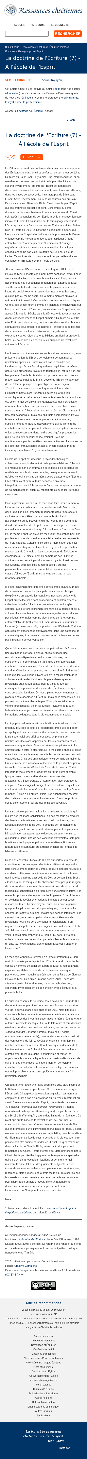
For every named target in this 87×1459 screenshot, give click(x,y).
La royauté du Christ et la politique (43, 1327)
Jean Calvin (56, 1440)
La (19, 1239)
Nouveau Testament (44, 1340)
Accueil (19, 25)
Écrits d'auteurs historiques (43, 1393)
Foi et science (43, 1384)
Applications (43, 1415)
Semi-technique (18, 80)
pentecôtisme (34, 102)
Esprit (56, 88)
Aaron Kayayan (52, 80)
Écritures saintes (58, 47)
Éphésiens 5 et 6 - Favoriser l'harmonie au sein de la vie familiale (43, 1323)
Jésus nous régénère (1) (43, 1314)
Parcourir (38, 25)
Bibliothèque (12, 47)
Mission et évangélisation (43, 1380)
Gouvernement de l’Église (43, 1375)
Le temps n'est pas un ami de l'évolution (43, 1309)
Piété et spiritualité (43, 1367)
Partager (71, 119)
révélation (26, 97)
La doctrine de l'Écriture (29, 110)
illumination (12, 93)
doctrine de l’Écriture (33, 1239)
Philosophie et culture (43, 1402)
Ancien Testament (43, 1336)
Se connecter (60, 25)
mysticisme (15, 102)
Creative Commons (25, 1265)
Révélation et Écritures (34, 47)
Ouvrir (28, 157)
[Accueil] (43, 10)
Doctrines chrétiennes (44, 1353)
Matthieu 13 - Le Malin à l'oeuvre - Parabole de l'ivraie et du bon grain (43, 1318)
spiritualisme (71, 97)
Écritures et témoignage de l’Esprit (24, 51)
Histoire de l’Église (43, 1389)
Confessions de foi (43, 1349)
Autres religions (43, 1398)
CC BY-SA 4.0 (14, 1274)
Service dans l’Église (43, 1371)
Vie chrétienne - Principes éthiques (43, 1358)
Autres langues (43, 1411)
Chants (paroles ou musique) (43, 1406)
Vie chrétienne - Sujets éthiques (43, 1362)
